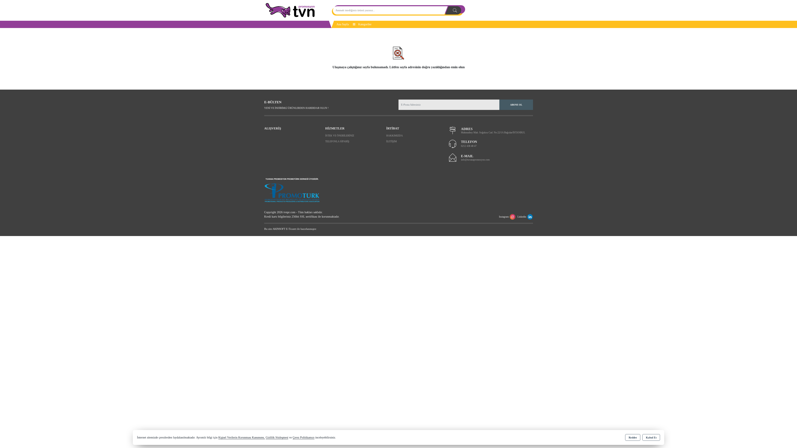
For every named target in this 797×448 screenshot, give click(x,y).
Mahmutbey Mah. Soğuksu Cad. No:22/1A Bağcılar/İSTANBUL (493, 132)
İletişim (391, 141)
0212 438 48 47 (469, 146)
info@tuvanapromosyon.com (475, 159)
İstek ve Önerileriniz (339, 135)
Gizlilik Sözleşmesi (277, 437)
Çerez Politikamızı (303, 437)
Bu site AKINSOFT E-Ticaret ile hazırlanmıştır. (290, 228)
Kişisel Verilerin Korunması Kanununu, (241, 437)
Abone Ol (516, 104)
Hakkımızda (394, 135)
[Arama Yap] (455, 10)
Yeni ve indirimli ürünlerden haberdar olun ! (296, 108)
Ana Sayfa (342, 24)
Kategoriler (364, 24)
